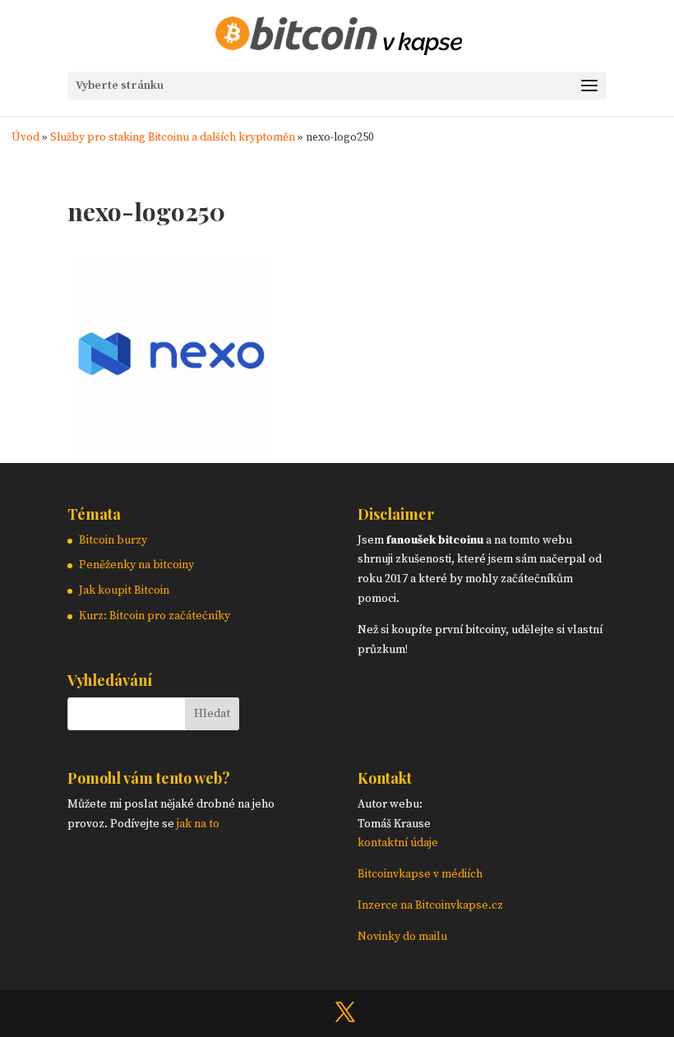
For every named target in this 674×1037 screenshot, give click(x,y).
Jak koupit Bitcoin (124, 590)
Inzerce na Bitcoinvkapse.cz (431, 905)
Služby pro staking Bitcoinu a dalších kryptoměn (172, 138)
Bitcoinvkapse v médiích (420, 874)
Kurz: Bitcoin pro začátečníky (154, 616)
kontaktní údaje (398, 843)
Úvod (25, 138)
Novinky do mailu (402, 936)
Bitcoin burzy (113, 540)
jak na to (198, 824)
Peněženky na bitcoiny (136, 565)
